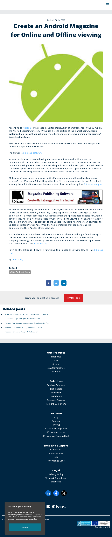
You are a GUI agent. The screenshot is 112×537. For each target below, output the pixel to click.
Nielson (27, 128)
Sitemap (56, 421)
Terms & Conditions (56, 478)
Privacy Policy (56, 474)
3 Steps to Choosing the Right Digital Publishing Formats (27, 314)
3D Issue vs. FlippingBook (56, 436)
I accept (25, 527)
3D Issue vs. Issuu (56, 432)
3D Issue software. (32, 153)
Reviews (56, 425)
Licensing (56, 481)
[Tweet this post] (56, 283)
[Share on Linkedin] (63, 283)
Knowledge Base (56, 460)
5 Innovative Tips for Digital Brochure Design (22, 319)
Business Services (56, 400)
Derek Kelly (17, 259)
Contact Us (56, 449)
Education (56, 392)
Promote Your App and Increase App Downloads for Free (27, 323)
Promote (56, 371)
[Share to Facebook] (48, 283)
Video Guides (56, 453)
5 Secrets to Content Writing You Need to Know (23, 327)
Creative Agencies (56, 385)
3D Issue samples (93, 184)
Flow (56, 360)
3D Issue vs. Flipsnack (56, 428)
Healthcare (56, 396)
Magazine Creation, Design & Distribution (21, 332)
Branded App (40, 243)
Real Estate (56, 389)
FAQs (56, 457)
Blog (56, 417)
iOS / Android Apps (20, 272)
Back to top (100, 527)
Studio (56, 364)
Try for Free (73, 297)
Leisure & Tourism (56, 404)
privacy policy (31, 519)
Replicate (56, 356)
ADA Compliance (56, 368)
